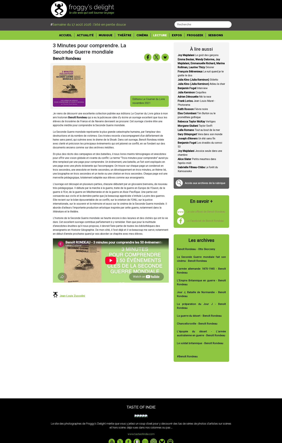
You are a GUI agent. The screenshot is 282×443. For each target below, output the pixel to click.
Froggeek (195, 35)
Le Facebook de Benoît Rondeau (205, 220)
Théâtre (124, 35)
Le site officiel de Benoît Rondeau (206, 211)
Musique (105, 35)
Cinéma (142, 35)
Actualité (85, 35)
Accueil (66, 35)
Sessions (215, 35)
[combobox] (203, 24)
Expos (177, 35)
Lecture (160, 35)
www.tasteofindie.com (141, 434)
